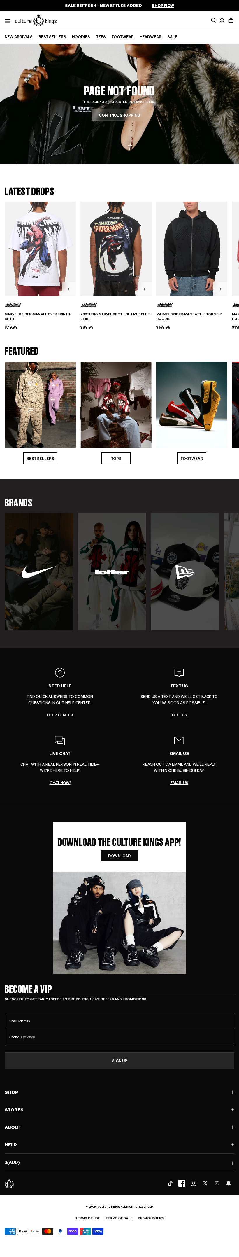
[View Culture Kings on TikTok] (170, 1183)
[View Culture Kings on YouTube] (217, 1183)
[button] (230, 20)
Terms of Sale (119, 1218)
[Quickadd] (69, 289)
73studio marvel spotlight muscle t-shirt (115, 316)
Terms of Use (87, 1218)
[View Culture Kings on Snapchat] (228, 1183)
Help (11, 1144)
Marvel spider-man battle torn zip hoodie (189, 316)
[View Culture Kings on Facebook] (182, 1183)
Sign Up (119, 1060)
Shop (11, 1092)
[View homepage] (36, 20)
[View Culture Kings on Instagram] (193, 1183)
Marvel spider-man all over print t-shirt (38, 316)
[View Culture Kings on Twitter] (205, 1183)
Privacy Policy (151, 1218)
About (13, 1127)
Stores (14, 1109)
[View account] (222, 20)
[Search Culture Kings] (213, 20)
